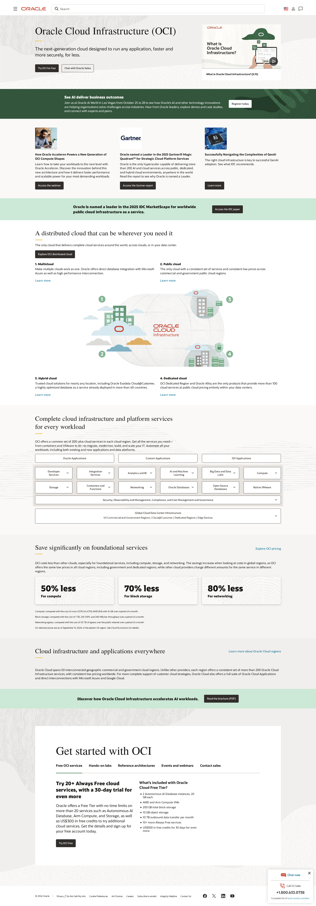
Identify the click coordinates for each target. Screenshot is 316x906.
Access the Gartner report (136, 185)
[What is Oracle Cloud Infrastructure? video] (241, 46)
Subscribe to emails (147, 896)
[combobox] (158, 8)
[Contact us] (300, 9)
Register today (240, 103)
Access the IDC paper (227, 209)
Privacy (60, 896)
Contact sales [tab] (210, 765)
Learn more (213, 185)
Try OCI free (66, 843)
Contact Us (185, 896)
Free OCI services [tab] (69, 765)
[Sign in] (293, 9)
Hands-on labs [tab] (100, 765)
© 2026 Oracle (42, 895)
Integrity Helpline (168, 896)
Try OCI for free (47, 68)
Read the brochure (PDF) (221, 698)
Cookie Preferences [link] (98, 896)
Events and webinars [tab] (177, 765)
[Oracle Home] (33, 8)
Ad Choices (117, 896)
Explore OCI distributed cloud (55, 254)
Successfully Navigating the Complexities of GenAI (240, 154)
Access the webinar (48, 185)
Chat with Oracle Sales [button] (78, 68)
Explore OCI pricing (268, 548)
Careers (130, 896)
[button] (15, 9)
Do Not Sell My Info (76, 896)
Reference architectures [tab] (136, 765)
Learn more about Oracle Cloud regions (255, 651)
